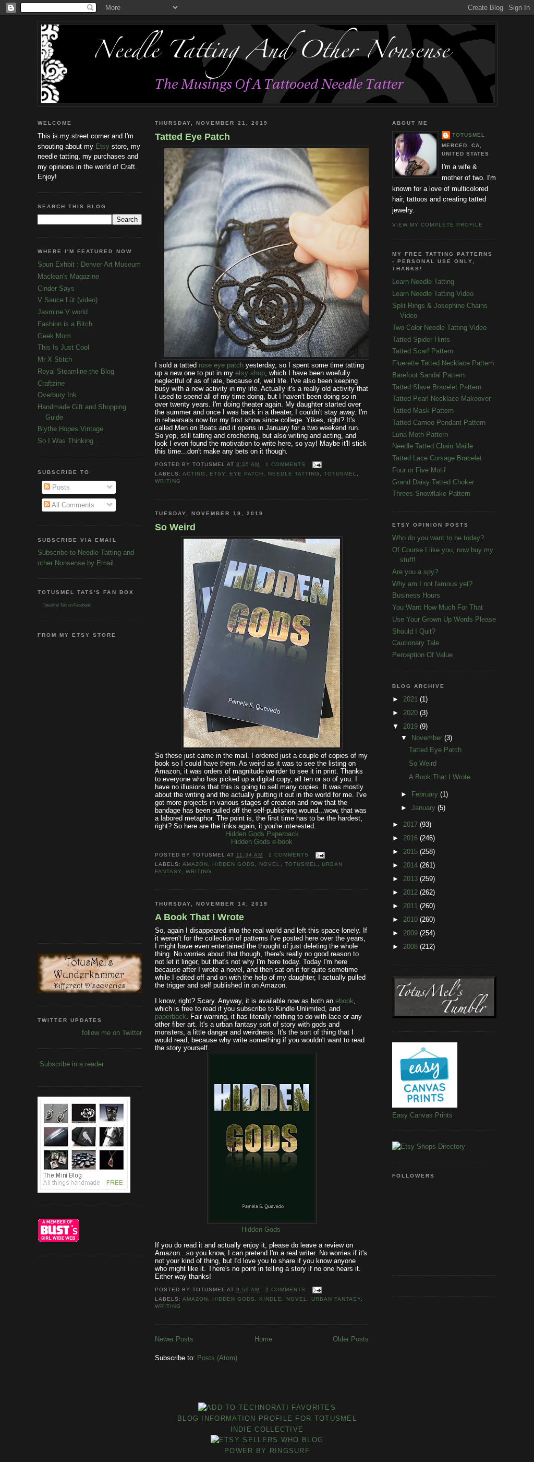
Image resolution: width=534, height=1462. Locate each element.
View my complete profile (437, 225)
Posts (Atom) (217, 1358)
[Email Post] (316, 464)
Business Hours (416, 595)
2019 (411, 726)
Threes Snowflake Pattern (431, 493)
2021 (411, 699)
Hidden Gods (233, 864)
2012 (411, 892)
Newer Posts (174, 1339)
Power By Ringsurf (267, 1451)
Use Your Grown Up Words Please (444, 619)
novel (269, 864)
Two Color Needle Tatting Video (439, 327)
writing (168, 481)
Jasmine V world (63, 312)
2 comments (289, 855)
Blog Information (216, 1418)
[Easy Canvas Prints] (424, 1105)
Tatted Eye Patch (192, 137)
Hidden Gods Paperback (262, 834)
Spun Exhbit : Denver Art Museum (89, 264)
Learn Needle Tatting (423, 282)
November (427, 738)
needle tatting (294, 474)
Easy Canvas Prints (422, 1115)
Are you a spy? (415, 572)
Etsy (102, 146)
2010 (411, 919)
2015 (411, 851)
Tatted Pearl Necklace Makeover (441, 398)
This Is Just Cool (63, 347)
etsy (217, 474)
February (425, 794)
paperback (170, 1016)
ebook (344, 1001)
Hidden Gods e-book (262, 842)
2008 (411, 946)
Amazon (195, 864)
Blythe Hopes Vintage (70, 429)
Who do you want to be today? (438, 538)
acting (194, 474)
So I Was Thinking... (69, 441)
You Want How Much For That (437, 607)
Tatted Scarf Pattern (422, 351)
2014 (411, 865)
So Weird (175, 527)
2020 (411, 713)
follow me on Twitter (112, 1033)
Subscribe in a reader (72, 1064)
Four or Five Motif (419, 470)
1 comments (285, 464)
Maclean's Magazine (68, 276)
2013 (411, 879)
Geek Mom (54, 336)
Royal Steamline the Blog (76, 371)
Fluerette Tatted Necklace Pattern (443, 363)
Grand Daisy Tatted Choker (433, 482)
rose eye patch (220, 365)
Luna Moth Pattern (420, 434)
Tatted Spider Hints (421, 339)
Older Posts (351, 1339)
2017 (411, 824)
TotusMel (468, 135)
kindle (270, 1299)
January (424, 808)
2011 (411, 906)
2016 (411, 838)
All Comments (72, 505)
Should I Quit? (413, 631)
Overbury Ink (57, 395)
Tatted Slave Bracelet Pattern (436, 387)
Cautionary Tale (415, 643)
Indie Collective (267, 1429)
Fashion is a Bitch (65, 324)
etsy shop (250, 373)
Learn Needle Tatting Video (433, 294)
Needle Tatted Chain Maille (432, 446)
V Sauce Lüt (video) (68, 300)
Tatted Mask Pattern (423, 410)
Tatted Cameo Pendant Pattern (439, 422)
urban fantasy (336, 1299)
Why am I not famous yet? (432, 584)
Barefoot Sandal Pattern (428, 375)
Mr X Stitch (55, 359)
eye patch (246, 474)
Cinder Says (56, 288)
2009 (411, 933)
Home (263, 1339)
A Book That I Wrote (199, 917)
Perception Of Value (422, 655)
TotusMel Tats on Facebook (67, 605)
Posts (60, 487)
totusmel (340, 474)
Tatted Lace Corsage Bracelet (437, 458)
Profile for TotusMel (308, 1418)
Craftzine (51, 383)
